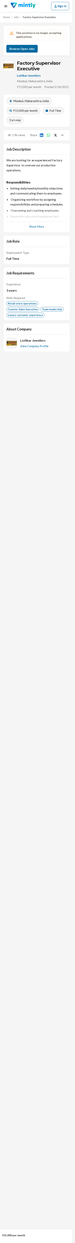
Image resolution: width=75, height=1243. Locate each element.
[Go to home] (23, 6)
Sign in (62, 6)
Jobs (16, 17)
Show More (36, 226)
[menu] (5, 6)
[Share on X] (55, 135)
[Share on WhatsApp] (48, 135)
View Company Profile (34, 346)
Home (6, 17)
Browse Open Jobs (22, 48)
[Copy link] (62, 135)
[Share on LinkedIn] (41, 135)
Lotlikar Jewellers (29, 75)
